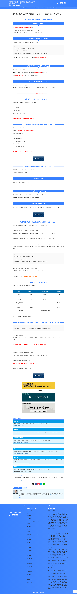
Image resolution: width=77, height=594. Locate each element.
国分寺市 (53, 539)
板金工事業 (29, 547)
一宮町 (66, 562)
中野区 (57, 536)
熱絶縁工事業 (29, 563)
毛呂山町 (62, 582)
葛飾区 (64, 538)
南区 (62, 513)
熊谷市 (64, 571)
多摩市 (52, 541)
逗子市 (56, 522)
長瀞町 (57, 585)
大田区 (63, 533)
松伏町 (49, 588)
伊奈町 (55, 582)
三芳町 (58, 582)
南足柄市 (65, 525)
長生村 (52, 563)
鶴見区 (65, 513)
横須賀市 (51, 520)
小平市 (58, 544)
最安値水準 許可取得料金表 (52, 8)
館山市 (63, 551)
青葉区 (63, 514)
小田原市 (49, 523)
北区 (56, 570)
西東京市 (57, 539)
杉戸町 (66, 587)
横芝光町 (63, 562)
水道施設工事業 (29, 577)
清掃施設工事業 (29, 582)
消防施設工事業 (29, 579)
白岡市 (52, 582)
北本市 (52, 579)
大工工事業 (29, 515)
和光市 (58, 578)
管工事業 (28, 531)
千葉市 (49, 549)
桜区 (66, 570)
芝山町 (59, 562)
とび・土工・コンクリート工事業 (33, 521)
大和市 (53, 523)
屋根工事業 (29, 526)
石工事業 (28, 523)
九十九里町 (55, 562)
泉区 (61, 516)
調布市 (56, 542)
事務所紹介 (25, 7)
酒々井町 (58, 560)
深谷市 (49, 576)
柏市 (57, 554)
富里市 (51, 558)
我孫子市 (55, 555)
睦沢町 (49, 563)
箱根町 (66, 526)
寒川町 (63, 520)
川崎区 (55, 517)
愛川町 (51, 525)
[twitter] (33, 484)
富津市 (66, 555)
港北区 (60, 514)
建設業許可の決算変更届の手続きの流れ (20, 442)
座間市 (61, 523)
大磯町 (49, 522)
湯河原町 (53, 528)
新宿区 (60, 535)
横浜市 (49, 513)
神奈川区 (49, 514)
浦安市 (49, 557)
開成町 (63, 526)
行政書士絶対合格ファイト (54, 494)
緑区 (53, 516)
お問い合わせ (61, 7)
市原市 (63, 554)
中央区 (63, 519)
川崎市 (52, 517)
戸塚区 (64, 516)
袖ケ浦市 (57, 557)
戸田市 (65, 576)
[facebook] (36, 484)
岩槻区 (57, 571)
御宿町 (51, 565)
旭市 (50, 554)
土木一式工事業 (29, 510)
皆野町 (54, 585)
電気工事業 (29, 529)
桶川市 (65, 578)
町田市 (59, 542)
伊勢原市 (61, 525)
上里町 (56, 587)
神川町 (52, 587)
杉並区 (61, 536)
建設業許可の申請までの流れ (18, 425)
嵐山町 (49, 584)
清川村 (54, 525)
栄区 (59, 516)
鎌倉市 (52, 522)
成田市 (61, 552)
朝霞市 (52, 578)
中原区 (61, 517)
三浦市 (59, 522)
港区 (57, 535)
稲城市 (56, 541)
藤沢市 (55, 520)
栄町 (61, 560)
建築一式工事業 (29, 513)
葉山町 (63, 522)
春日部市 (55, 575)
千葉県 (49, 547)
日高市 (60, 581)
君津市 (63, 555)
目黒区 (59, 533)
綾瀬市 (64, 523)
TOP (16, 7)
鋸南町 (54, 565)
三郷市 (63, 579)
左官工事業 (29, 518)
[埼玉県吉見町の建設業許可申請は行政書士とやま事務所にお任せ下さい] (41, 484)
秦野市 (57, 525)
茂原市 (57, 552)
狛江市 (61, 539)
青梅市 (66, 541)
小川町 (52, 584)
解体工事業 (29, 585)
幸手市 (52, 581)
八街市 (61, 557)
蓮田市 (66, 579)
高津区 (64, 517)
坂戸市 (49, 581)
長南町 (63, 563)
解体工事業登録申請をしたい (18, 480)
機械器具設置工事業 (30, 561)
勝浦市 (60, 554)
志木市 (55, 578)
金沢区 (57, 514)
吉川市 (63, 581)
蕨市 (62, 576)
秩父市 (54, 573)
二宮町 (66, 522)
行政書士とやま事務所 (14, 5)
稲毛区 (60, 549)
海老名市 (57, 523)
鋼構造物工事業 (29, 537)
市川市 (57, 551)
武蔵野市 (54, 544)
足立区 (61, 538)
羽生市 (63, 575)
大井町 (52, 526)
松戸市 (51, 552)
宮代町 (63, 587)
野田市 (54, 552)
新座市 (62, 578)
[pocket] (38, 484)
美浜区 (49, 551)
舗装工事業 (29, 542)
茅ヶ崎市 (59, 520)
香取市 (62, 558)
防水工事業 (29, 555)
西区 (55, 513)
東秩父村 (65, 585)
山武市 (65, 558)
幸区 (58, 517)
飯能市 (61, 573)
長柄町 (59, 563)
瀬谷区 (56, 516)
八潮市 (55, 579)
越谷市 (59, 576)
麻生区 (54, 519)
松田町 (56, 526)
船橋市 (60, 551)
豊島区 (64, 536)
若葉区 (63, 549)
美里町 (49, 587)
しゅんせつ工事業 (30, 545)
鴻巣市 (66, 575)
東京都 (49, 531)
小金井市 (63, 542)
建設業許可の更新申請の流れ (18, 433)
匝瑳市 (58, 558)
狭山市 (59, 575)
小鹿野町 (61, 585)
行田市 (51, 573)
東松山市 (51, 575)
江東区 (54, 536)
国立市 (59, 541)
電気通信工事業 (29, 566)
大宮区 (59, 570)
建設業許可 (34, 7)
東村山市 (65, 544)
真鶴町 (49, 528)
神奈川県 (49, 510)
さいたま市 (50, 570)
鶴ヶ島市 (56, 581)
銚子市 (53, 551)
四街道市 (53, 557)
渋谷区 (51, 535)
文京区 (63, 535)
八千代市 (51, 555)
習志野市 (54, 554)
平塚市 (66, 520)
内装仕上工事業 (29, 558)
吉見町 (59, 584)
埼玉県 (49, 567)
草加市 (56, 576)
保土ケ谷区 (58, 513)
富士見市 (59, 579)
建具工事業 (29, 574)
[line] (44, 484)
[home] (21, 497)
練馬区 (57, 538)
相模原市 (59, 519)
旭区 (50, 516)
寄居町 (59, 587)
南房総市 (54, 558)
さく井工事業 (29, 571)
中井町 (49, 526)
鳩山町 (63, 584)
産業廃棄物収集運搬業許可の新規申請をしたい (21, 453)
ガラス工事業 (29, 550)
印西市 (64, 557)
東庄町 (51, 562)
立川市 (51, 544)
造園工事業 (29, 569)
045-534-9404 (62, 3)
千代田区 (52, 533)
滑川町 (66, 582)
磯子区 (53, 514)
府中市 (49, 542)
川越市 (61, 571)
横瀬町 (51, 585)
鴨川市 (59, 555)
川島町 (56, 584)
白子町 (56, 563)
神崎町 (64, 560)
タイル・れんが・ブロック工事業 (33, 534)
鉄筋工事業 (29, 539)
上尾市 (52, 576)
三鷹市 (63, 541)
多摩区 (51, 519)
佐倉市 (64, 552)
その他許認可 (43, 7)
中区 (52, 513)
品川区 (56, 533)
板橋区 (54, 538)
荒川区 (51, 538)
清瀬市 (64, 539)
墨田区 (51, 536)
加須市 (64, 573)
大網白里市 (53, 560)
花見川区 (56, 549)
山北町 (59, 526)
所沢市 (57, 573)
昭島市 (52, 542)
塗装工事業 (29, 553)
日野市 (62, 544)
